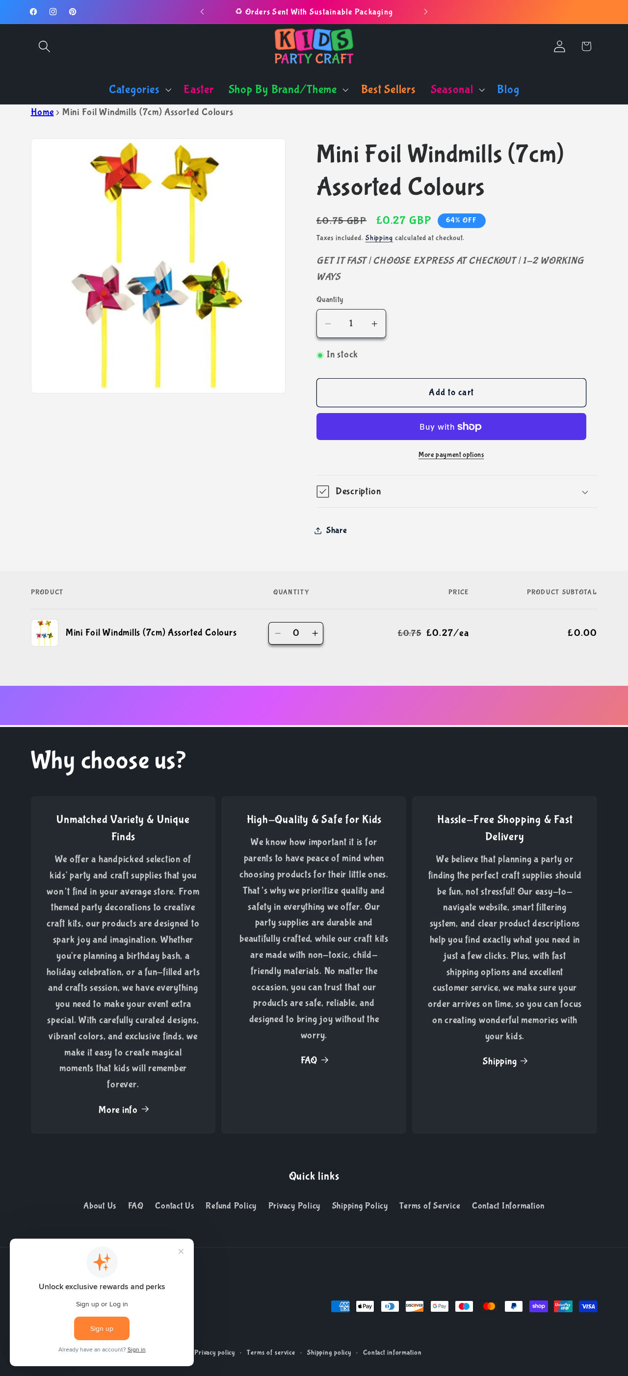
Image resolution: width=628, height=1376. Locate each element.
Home (42, 112)
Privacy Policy (294, 1206)
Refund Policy (231, 1206)
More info (118, 1110)
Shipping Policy (360, 1206)
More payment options (451, 454)
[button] (44, 46)
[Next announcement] (426, 12)
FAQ (309, 1060)
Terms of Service (429, 1206)
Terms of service (271, 1352)
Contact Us (174, 1206)
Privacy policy (214, 1352)
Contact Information (508, 1206)
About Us (99, 1206)
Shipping (379, 238)
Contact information (392, 1352)
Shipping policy (329, 1352)
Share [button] (336, 530)
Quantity (329, 299)
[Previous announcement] (202, 12)
